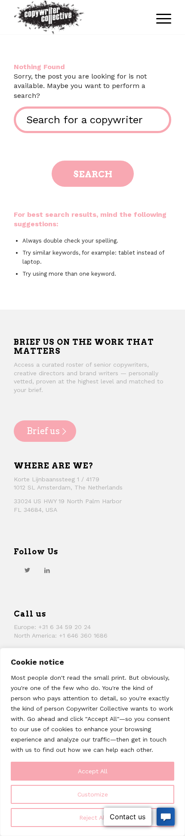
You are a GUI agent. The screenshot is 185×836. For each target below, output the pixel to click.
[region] (92, 742)
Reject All (92, 817)
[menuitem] (159, 17)
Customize (92, 794)
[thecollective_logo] (76, 17)
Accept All (93, 771)
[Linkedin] (46, 570)
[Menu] (159, 17)
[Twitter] (27, 570)
